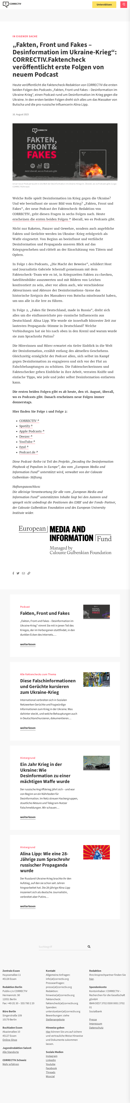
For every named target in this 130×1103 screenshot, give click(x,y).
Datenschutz (96, 1028)
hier (91, 979)
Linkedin (51, 1060)
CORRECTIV (28, 421)
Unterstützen (104, 4)
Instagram (51, 1056)
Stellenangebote (55, 1019)
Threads (50, 1072)
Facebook (51, 1068)
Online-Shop (10, 1040)
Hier (48, 1032)
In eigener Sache (25, 36)
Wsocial (50, 1076)
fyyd (22, 447)
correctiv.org (12, 5)
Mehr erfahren (11, 1064)
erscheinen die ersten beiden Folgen (40, 219)
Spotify (24, 426)
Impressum (95, 1023)
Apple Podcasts (30, 431)
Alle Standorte (11, 1052)
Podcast (25, 607)
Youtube (50, 1064)
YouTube (25, 442)
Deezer (24, 436)
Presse (93, 1019)
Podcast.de (27, 452)
